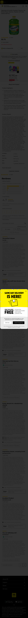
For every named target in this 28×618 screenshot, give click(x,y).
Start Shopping (18, 322)
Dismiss (7, 322)
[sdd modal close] (26, 291)
